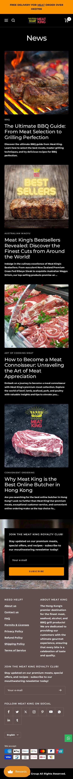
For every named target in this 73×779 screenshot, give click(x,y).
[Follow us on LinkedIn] (8, 720)
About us (10, 605)
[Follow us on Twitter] (17, 712)
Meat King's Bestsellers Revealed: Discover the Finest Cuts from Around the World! (34, 248)
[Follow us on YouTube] (51, 712)
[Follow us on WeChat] (59, 712)
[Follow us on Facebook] (8, 712)
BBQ (7, 119)
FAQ (7, 618)
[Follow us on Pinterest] (42, 712)
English (11, 735)
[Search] (13, 20)
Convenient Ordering (19, 472)
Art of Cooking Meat (19, 353)
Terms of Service (15, 650)
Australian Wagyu (17, 233)
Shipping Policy (14, 643)
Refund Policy (13, 637)
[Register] (60, 690)
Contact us (11, 612)
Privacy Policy (13, 631)
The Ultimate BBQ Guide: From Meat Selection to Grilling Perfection (35, 131)
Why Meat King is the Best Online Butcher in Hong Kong (32, 484)
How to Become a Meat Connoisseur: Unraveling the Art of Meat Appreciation (34, 368)
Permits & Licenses (16, 624)
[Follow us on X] (25, 712)
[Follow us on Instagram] (34, 712)
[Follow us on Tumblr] (17, 720)
